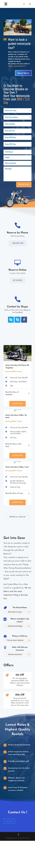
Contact (9, 821)
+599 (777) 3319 (17, 243)
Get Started (17, 280)
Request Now (24, 184)
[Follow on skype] (11, 320)
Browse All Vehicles (17, 517)
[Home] (18, 35)
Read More (23, 72)
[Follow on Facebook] (24, 320)
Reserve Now (17, 403)
